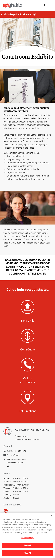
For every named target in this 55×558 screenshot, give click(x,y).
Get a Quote (27, 349)
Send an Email (13, 455)
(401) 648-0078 (27, 382)
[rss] (5, 510)
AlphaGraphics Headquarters (27, 439)
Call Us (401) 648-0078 (16, 451)
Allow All (27, 553)
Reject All (27, 545)
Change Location (22, 436)
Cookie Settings (27, 537)
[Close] (51, 516)
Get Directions (27, 411)
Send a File (27, 320)
